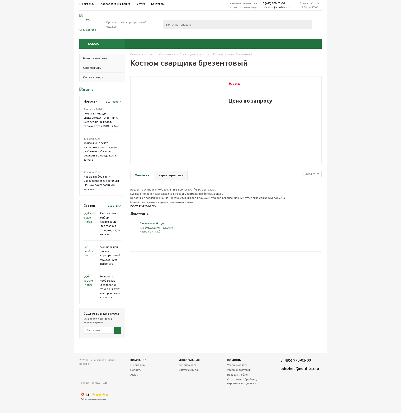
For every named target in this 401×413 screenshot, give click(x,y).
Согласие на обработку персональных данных (242, 381)
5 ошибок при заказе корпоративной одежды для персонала (110, 255)
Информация (189, 359)
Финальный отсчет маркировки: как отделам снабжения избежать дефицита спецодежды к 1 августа (101, 151)
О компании (137, 364)
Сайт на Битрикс (89, 382)
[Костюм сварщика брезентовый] (178, 117)
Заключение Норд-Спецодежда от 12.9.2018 (156, 225)
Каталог (94, 43)
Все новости (113, 101)
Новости (135, 369)
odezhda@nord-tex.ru (276, 7)
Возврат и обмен (238, 374)
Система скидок (189, 369)
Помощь (234, 359)
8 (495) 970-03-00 (274, 3)
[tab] (141, 175)
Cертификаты (188, 364)
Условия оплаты (237, 364)
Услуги (134, 374)
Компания (138, 359)
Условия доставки (239, 369)
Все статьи (114, 205)
